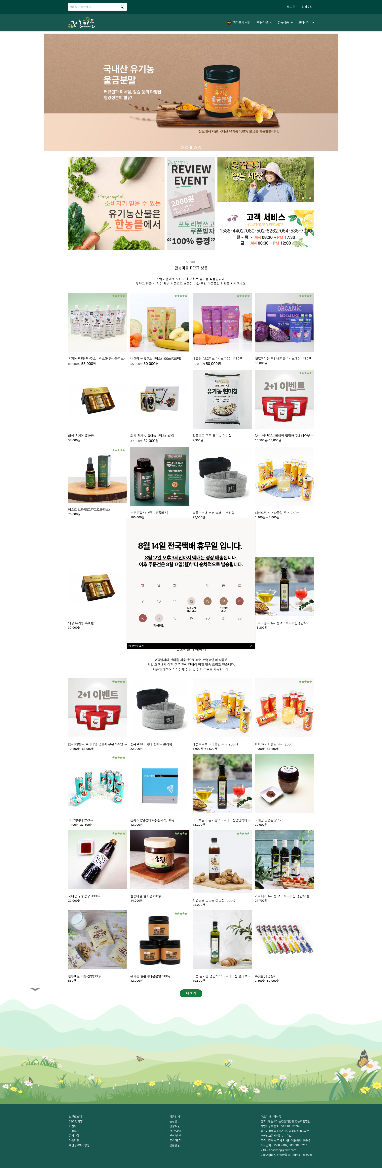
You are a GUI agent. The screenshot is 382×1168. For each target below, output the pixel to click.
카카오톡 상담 (242, 22)
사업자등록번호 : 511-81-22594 (280, 1126)
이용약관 (74, 1140)
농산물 (173, 1121)
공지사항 (74, 1135)
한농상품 (283, 22)
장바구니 (307, 7)
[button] (182, 147)
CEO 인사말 (76, 1121)
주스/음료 (175, 1140)
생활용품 (175, 1145)
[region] (191, 91)
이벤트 (73, 1126)
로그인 (291, 7)
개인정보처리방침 (79, 1145)
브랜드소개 (75, 1116)
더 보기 (191, 993)
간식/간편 (175, 1135)
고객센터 (304, 22)
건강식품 (175, 1126)
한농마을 (262, 22)
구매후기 (74, 1130)
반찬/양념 (175, 1130)
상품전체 (175, 1116)
